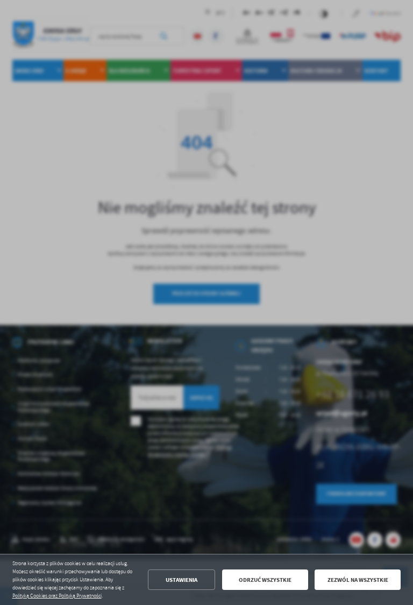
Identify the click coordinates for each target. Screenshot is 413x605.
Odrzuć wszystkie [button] (265, 580)
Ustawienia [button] (181, 580)
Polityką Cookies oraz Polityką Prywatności (57, 596)
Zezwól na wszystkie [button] (357, 580)
